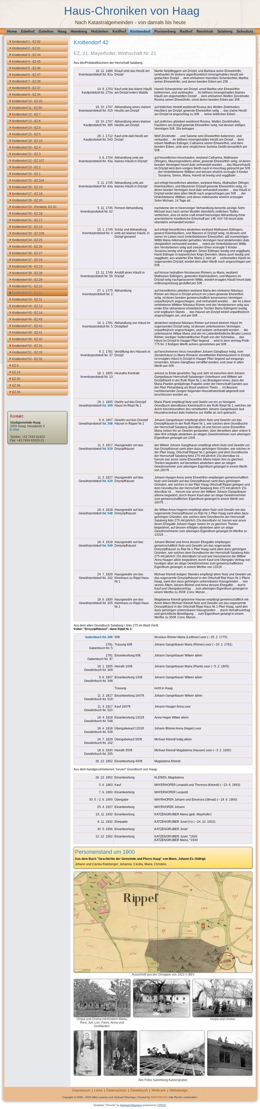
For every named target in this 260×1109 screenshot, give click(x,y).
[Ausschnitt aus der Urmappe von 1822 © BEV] (163, 971)
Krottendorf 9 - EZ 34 (26, 94)
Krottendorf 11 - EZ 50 (27, 108)
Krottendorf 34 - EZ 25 (27, 240)
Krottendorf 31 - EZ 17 (27, 220)
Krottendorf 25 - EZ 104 (28, 180)
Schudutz (245, 31)
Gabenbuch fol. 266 (99, 637)
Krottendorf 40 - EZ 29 (27, 279)
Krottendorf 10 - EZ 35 (27, 101)
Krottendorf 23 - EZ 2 (26, 167)
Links (98, 1090)
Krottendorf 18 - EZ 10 (27, 141)
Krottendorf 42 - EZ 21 (27, 293)
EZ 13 (16, 372)
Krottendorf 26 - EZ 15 (27, 187)
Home (12, 31)
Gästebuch (139, 1090)
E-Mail (14, 429)
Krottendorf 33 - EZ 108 (28, 233)
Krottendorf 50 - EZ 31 (27, 346)
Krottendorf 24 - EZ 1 (26, 174)
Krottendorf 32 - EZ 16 (27, 227)
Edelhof (28, 31)
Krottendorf (140, 31)
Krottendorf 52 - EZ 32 (27, 359)
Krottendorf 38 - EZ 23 (27, 266)
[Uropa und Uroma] (222, 1015)
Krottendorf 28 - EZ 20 (27, 200)
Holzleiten (99, 31)
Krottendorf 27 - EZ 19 (27, 194)
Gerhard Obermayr (131, 1105)
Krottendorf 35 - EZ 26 (27, 246)
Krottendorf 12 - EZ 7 (26, 114)
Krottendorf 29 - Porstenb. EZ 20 (34, 207)
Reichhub (205, 31)
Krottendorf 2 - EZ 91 (26, 48)
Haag (62, 31)
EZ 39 (16, 392)
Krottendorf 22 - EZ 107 (28, 160)
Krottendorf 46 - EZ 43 (27, 319)
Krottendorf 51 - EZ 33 (27, 352)
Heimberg (79, 31)
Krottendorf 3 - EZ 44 (26, 55)
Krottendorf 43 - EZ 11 (27, 299)
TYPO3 (161, 1105)
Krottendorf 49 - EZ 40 (27, 339)
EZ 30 (16, 379)
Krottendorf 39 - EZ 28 (27, 273)
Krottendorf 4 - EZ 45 (26, 61)
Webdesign (179, 1090)
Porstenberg (165, 31)
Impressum (81, 1090)
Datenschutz (116, 1090)
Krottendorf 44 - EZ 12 (27, 306)
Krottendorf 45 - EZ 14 (27, 312)
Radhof (186, 31)
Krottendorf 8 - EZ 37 (26, 88)
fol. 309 (107, 405)
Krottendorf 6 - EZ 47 (26, 75)
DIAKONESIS (159, 1097)
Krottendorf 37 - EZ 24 (27, 260)
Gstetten (46, 31)
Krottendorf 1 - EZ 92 (26, 41)
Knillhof (119, 31)
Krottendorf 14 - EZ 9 (26, 127)
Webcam (159, 1090)
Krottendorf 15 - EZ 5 (26, 134)
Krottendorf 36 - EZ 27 (27, 253)
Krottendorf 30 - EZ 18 (27, 213)
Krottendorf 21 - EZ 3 (26, 154)
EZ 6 (15, 365)
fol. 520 (107, 481)
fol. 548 (107, 513)
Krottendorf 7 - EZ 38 (26, 81)
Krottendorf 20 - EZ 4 (26, 147)
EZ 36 (16, 385)
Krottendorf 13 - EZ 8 (26, 121)
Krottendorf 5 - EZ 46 (26, 68)
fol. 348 (107, 423)
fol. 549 (107, 545)
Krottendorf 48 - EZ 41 (27, 332)
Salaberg (225, 31)
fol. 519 (107, 449)
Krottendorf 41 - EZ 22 (27, 286)
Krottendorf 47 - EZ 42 (27, 326)
